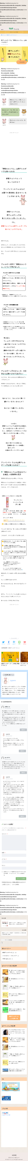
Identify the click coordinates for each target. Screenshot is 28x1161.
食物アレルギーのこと (14, 648)
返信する (23, 729)
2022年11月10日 (9, 778)
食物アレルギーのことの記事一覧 (14, 1017)
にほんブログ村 (6, 1115)
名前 (4, 852)
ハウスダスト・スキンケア (10, 955)
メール (4, 859)
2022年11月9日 (8, 759)
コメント (5, 833)
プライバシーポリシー (13, 1157)
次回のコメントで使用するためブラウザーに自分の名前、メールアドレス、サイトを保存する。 (15, 873)
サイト (3, 865)
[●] (14, 32)
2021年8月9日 (8, 708)
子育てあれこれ (7, 958)
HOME (14, 1155)
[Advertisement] (14, 148)
